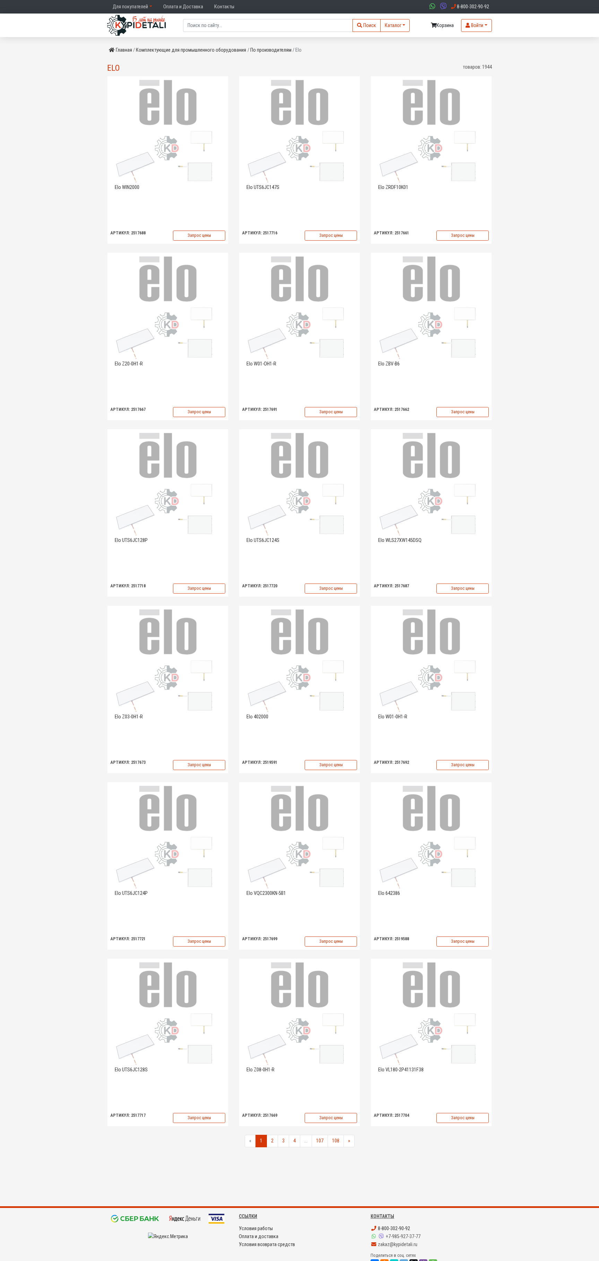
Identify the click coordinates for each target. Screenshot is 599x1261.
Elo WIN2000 (127, 187)
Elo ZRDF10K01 (393, 187)
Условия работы (256, 1229)
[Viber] (382, 1237)
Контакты (224, 7)
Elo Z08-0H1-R (260, 1070)
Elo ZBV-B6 (389, 364)
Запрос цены (199, 235)
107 (319, 1141)
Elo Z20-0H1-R (129, 364)
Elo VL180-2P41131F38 (401, 1070)
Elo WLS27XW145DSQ (400, 540)
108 (335, 1141)
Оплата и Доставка (183, 7)
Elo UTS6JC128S (131, 1070)
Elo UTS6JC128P (131, 540)
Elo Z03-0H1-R (129, 717)
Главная (124, 50)
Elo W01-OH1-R (261, 364)
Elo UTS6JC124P (131, 893)
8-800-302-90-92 (393, 1229)
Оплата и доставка (258, 1237)
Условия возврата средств (267, 1244)
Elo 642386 (389, 893)
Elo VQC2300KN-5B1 (266, 893)
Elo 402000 (257, 717)
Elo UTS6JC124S (262, 540)
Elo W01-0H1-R (392, 717)
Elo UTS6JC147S (262, 187)
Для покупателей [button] (130, 7)
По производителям (271, 50)
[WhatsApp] (374, 1237)
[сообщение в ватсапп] (431, 7)
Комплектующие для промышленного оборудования (191, 50)
